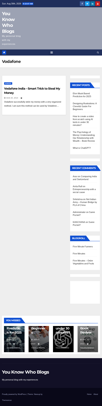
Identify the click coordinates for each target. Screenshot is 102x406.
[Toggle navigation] (51, 52)
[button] (98, 52)
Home (89, 394)
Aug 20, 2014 (12, 98)
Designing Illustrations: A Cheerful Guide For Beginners (85, 106)
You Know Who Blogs (25, 372)
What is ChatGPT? (82, 148)
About (96, 394)
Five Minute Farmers (83, 246)
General (8, 83)
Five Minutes (79, 254)
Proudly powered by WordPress (14, 394)
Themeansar (6, 400)
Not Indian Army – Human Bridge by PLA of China (85, 202)
